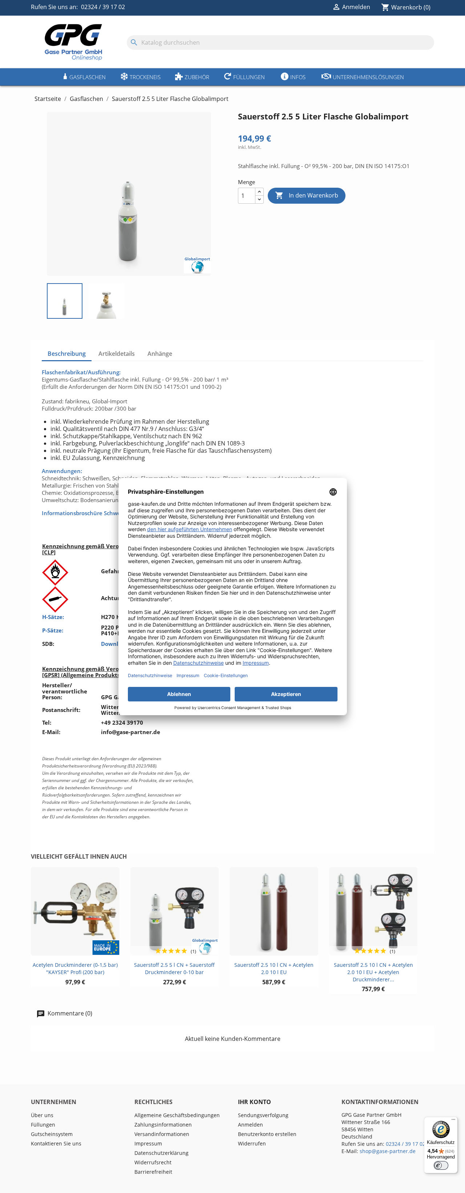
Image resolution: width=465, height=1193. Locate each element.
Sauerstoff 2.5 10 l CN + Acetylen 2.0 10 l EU (274, 968)
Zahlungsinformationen (163, 1124)
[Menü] (453, 1121)
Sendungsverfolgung (263, 1115)
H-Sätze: (53, 616)
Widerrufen (252, 1143)
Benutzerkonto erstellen (267, 1134)
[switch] (441, 1165)
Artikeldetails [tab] (116, 354)
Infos (298, 77)
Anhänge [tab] (159, 354)
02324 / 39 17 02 (103, 7)
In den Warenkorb (306, 195)
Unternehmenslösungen (368, 77)
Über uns (42, 1115)
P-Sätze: (52, 630)
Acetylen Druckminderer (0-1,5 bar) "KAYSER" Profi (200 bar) (75, 968)
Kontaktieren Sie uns (56, 1143)
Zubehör (197, 77)
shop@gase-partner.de (388, 1151)
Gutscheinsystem (52, 1134)
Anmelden (250, 1124)
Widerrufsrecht (152, 1162)
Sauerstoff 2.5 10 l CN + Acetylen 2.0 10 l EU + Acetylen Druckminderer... (373, 972)
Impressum (148, 1143)
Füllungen (249, 77)
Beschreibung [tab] (67, 354)
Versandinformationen (161, 1134)
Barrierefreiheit (153, 1171)
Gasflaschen (87, 77)
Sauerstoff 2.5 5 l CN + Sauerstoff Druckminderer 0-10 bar (174, 968)
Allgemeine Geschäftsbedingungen (177, 1115)
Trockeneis (145, 77)
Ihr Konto (254, 1102)
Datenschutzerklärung (161, 1152)
